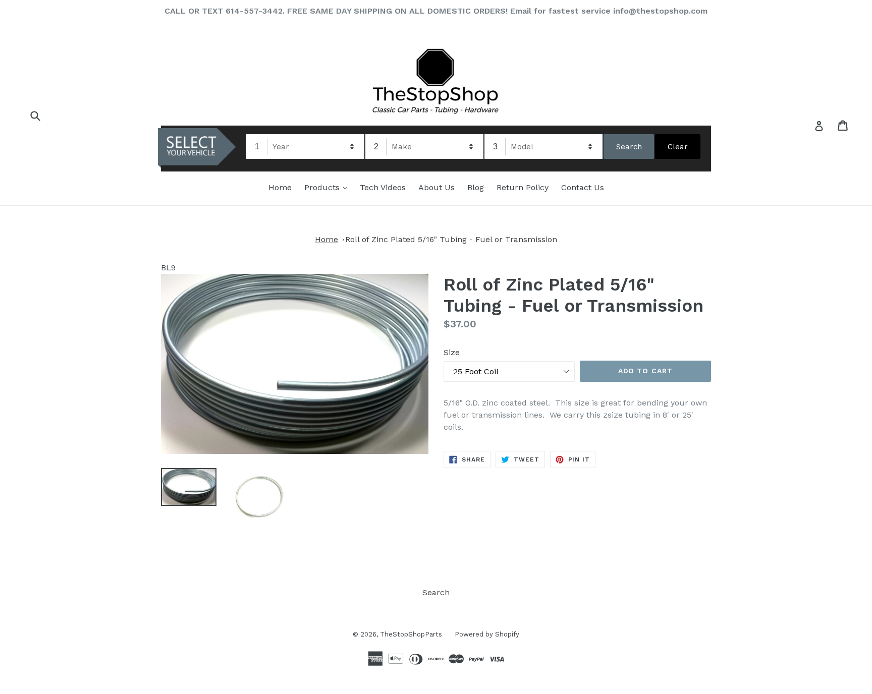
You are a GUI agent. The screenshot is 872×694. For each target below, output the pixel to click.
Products (328, 187)
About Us (436, 187)
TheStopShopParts (411, 634)
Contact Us (582, 187)
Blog (475, 187)
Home (280, 187)
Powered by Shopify (487, 634)
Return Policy (523, 187)
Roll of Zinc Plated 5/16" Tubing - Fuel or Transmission (451, 239)
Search (436, 592)
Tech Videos (383, 187)
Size (452, 352)
